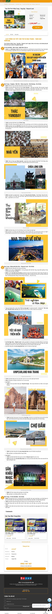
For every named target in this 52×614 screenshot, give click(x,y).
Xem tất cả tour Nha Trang (26, 541)
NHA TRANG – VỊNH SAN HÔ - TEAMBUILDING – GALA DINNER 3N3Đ (14, 533)
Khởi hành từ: (31, 14)
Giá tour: (6, 548)
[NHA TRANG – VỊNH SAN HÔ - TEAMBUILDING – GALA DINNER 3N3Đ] (15, 525)
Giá (6, 536)
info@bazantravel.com (10, 604)
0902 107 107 (9, 601)
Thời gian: (41, 17)
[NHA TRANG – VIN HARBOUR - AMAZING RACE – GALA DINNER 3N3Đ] (37, 525)
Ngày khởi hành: (43, 14)
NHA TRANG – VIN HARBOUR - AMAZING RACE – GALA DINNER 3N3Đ (36, 533)
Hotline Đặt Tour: (26, 590)
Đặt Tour (37, 27)
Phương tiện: (31, 17)
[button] (24, 11)
